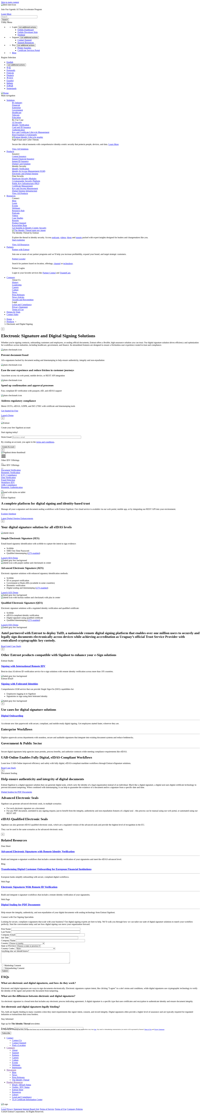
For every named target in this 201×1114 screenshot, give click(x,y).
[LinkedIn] (4, 1107)
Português (11, 70)
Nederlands (11, 88)
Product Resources (15, 1082)
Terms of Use (18, 309)
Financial (16, 105)
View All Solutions (20, 149)
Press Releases (18, 295)
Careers (15, 287)
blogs (69, 237)
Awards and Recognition (23, 300)
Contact (10, 1038)
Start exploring (18, 240)
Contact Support (25, 40)
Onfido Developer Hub (28, 32)
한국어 (10, 78)
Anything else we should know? (15, 951)
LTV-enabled (33, 553)
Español (10, 80)
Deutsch (10, 75)
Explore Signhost (8, 514)
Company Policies (75, 1109)
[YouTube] (5, 1107)
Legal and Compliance (22, 304)
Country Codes (7, 948)
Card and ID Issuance (21, 127)
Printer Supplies (24, 48)
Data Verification (8, 477)
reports (79, 237)
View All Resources (20, 244)
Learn (14, 203)
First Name (6, 929)
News (14, 292)
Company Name (8, 940)
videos (63, 237)
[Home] (5, 93)
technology (68, 263)
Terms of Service (47, 1109)
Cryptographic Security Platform (26, 181)
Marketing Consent (12, 965)
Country (4, 943)
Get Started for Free (9, 411)
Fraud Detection (8, 480)
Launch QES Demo (9, 625)
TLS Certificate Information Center (27, 1099)
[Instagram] (3, 1107)
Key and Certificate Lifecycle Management (30, 132)
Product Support (19, 223)
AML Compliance (9, 485)
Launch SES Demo (9, 558)
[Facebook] (2, 1107)
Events (15, 206)
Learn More (6, 14)
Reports (15, 220)
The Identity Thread (20, 1080)
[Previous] (2, 463)
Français (10, 73)
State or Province (8, 946)
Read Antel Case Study (11, 646)
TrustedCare (65, 273)
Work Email (6, 437)
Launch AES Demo (9, 592)
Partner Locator (18, 259)
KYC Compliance (9, 475)
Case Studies (17, 218)
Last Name (6, 932)
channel (57, 263)
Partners (15, 1055)
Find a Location (19, 1045)
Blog (14, 53)
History (15, 282)
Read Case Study (8, 768)
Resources (16, 1092)
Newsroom (11, 1070)
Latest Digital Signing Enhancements (17, 518)
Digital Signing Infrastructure (24, 191)
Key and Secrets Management (25, 188)
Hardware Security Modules (24, 178)
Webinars (16, 208)
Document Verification (11, 470)
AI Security (17, 122)
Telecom (15, 115)
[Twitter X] (1, 1107)
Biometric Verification (10, 472)
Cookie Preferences (91, 1109)
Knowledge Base (19, 225)
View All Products (20, 193)
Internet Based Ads (31, 1109)
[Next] (2, 490)
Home (9, 319)
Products (10, 321)
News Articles (18, 297)
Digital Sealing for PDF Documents (16, 792)
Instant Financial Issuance (23, 159)
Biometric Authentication (12, 487)
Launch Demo (7, 415)
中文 (9, 67)
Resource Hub (18, 210)
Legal (3, 1109)
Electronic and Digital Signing (25, 173)
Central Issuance (19, 156)
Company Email (8, 935)
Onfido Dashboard (26, 30)
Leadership (17, 285)
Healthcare (16, 112)
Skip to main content (10, 2)
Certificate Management (22, 186)
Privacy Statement (20, 307)
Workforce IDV (8, 482)
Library (15, 1094)
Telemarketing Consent (14, 968)
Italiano (10, 83)
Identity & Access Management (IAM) (28, 171)
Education (16, 117)
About (15, 1050)
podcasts (55, 237)
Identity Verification (20, 125)
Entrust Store (17, 1090)
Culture (15, 290)
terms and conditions (45, 442)
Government (17, 110)
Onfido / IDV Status (21, 1087)
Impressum (16, 1067)
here (95, 1029)
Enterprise (16, 107)
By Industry (17, 103)
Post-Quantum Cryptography (24, 135)
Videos (15, 215)
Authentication (18, 130)
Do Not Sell (106, 1109)
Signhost (21, 35)
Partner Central (49, 273)
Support (15, 1053)
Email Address (7, 1028)
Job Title (4, 937)
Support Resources (26, 42)
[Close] (2, 468)
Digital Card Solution (21, 164)
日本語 (10, 86)
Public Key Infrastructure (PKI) (25, 183)
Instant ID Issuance (20, 161)
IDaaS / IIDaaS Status (21, 1085)
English (10, 62)
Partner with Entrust (20, 249)
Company (11, 1048)
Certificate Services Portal (29, 50)
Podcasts (16, 213)
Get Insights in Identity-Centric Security (29, 228)
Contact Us (17, 1040)
